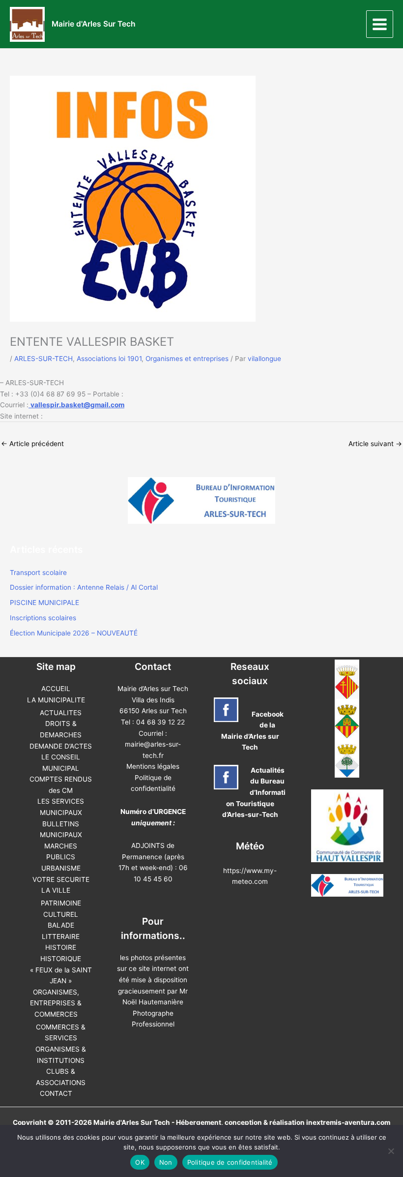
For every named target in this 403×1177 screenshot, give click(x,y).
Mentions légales (152, 766)
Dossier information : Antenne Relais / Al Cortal (84, 587)
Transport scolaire (38, 572)
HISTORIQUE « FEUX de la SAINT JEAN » (61, 970)
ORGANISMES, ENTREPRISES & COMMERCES (56, 1003)
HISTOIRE (60, 947)
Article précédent (32, 444)
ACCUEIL (55, 689)
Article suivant (375, 444)
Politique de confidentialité (230, 1162)
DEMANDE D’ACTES (60, 746)
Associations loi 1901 (109, 358)
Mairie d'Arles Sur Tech (94, 24)
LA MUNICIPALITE (56, 700)
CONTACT (56, 1093)
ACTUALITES (61, 713)
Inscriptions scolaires (43, 618)
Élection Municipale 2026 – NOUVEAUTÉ (74, 633)
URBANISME (61, 868)
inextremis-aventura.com (348, 1122)
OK (139, 1162)
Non (166, 1162)
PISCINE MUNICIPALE (44, 602)
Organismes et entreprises (187, 358)
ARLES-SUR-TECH (43, 358)
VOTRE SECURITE (60, 879)
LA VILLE (55, 890)
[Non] (391, 1151)
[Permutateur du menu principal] (380, 24)
